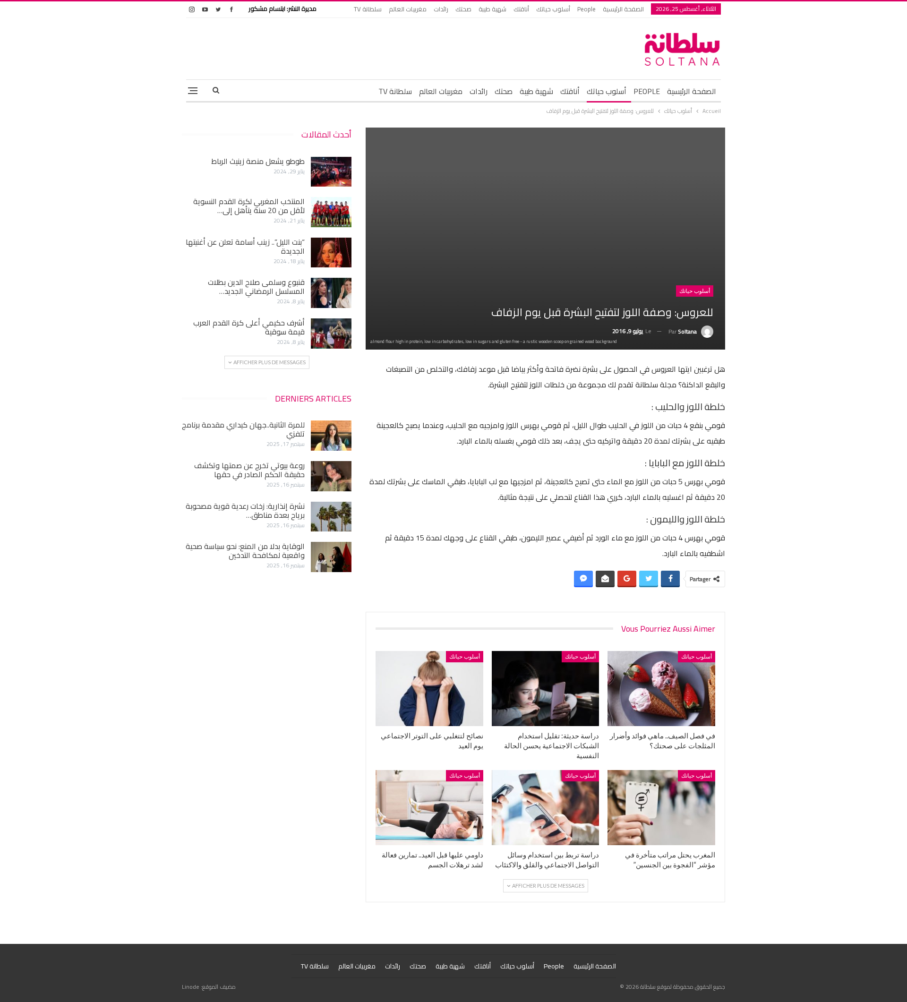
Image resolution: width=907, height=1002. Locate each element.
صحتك (463, 9)
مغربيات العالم (408, 9)
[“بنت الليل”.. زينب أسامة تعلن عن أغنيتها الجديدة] (331, 253)
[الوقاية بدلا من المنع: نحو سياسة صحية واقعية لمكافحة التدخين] (331, 557)
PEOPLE (646, 91)
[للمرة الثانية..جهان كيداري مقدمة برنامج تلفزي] (331, 435)
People (586, 9)
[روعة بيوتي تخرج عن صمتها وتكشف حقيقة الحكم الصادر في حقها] (331, 476)
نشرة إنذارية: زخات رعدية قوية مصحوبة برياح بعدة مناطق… (245, 510)
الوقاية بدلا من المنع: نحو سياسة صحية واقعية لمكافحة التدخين (245, 550)
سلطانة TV (368, 9)
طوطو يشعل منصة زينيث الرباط (258, 161)
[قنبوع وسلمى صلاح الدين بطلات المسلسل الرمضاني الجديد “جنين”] (331, 293)
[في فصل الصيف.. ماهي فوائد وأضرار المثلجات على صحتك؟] (661, 688)
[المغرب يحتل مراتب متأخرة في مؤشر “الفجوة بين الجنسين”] (661, 807)
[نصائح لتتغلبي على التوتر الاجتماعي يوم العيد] (429, 688)
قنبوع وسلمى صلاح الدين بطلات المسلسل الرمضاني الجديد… (256, 286)
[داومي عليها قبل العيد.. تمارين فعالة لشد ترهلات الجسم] (429, 807)
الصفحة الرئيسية (623, 9)
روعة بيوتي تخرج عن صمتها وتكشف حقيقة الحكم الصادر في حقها (249, 469)
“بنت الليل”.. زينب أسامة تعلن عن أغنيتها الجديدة (245, 246)
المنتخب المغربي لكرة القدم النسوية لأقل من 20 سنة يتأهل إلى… (249, 205)
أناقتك (521, 9)
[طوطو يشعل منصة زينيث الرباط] (331, 172)
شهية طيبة (492, 9)
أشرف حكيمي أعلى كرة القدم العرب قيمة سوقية (249, 327)
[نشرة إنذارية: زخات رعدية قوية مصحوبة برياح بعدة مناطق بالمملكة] (331, 517)
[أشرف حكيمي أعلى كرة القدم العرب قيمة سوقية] (331, 333)
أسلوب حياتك (553, 9)
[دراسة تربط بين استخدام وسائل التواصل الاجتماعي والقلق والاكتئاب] (545, 807)
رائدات (441, 9)
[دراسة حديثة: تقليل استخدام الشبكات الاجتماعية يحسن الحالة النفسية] (545, 688)
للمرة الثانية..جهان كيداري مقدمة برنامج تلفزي (243, 429)
